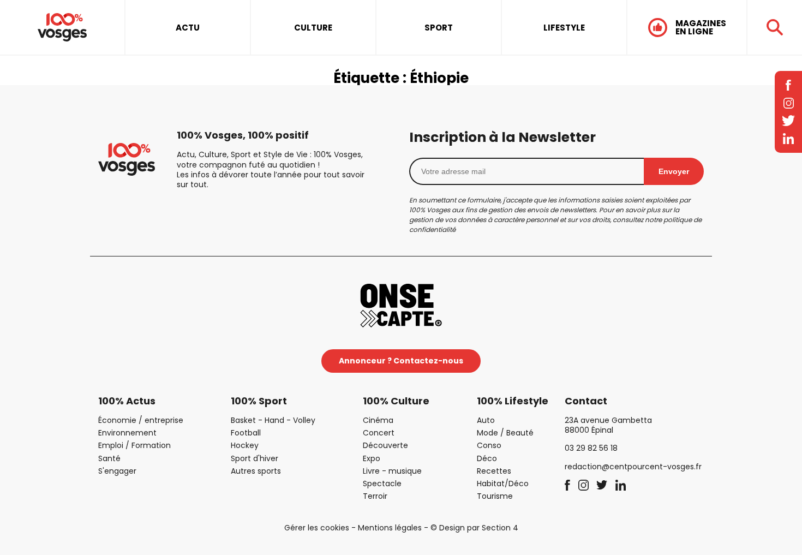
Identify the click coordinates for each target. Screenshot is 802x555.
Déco (487, 458)
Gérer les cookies (316, 527)
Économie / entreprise (140, 420)
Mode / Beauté (505, 432)
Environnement (127, 432)
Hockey (245, 445)
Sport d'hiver (254, 458)
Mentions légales (390, 527)
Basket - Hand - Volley (273, 420)
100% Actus (126, 401)
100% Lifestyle (512, 401)
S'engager (117, 471)
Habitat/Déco (503, 483)
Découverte (385, 445)
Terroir (375, 496)
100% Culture (396, 401)
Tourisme (495, 496)
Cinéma (378, 420)
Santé (109, 458)
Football (246, 432)
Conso (489, 445)
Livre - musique (392, 471)
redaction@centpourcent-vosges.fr (633, 466)
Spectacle (382, 483)
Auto (486, 420)
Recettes (494, 471)
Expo (371, 458)
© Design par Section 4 (474, 527)
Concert (378, 432)
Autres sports (256, 471)
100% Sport (259, 401)
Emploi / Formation (134, 445)
